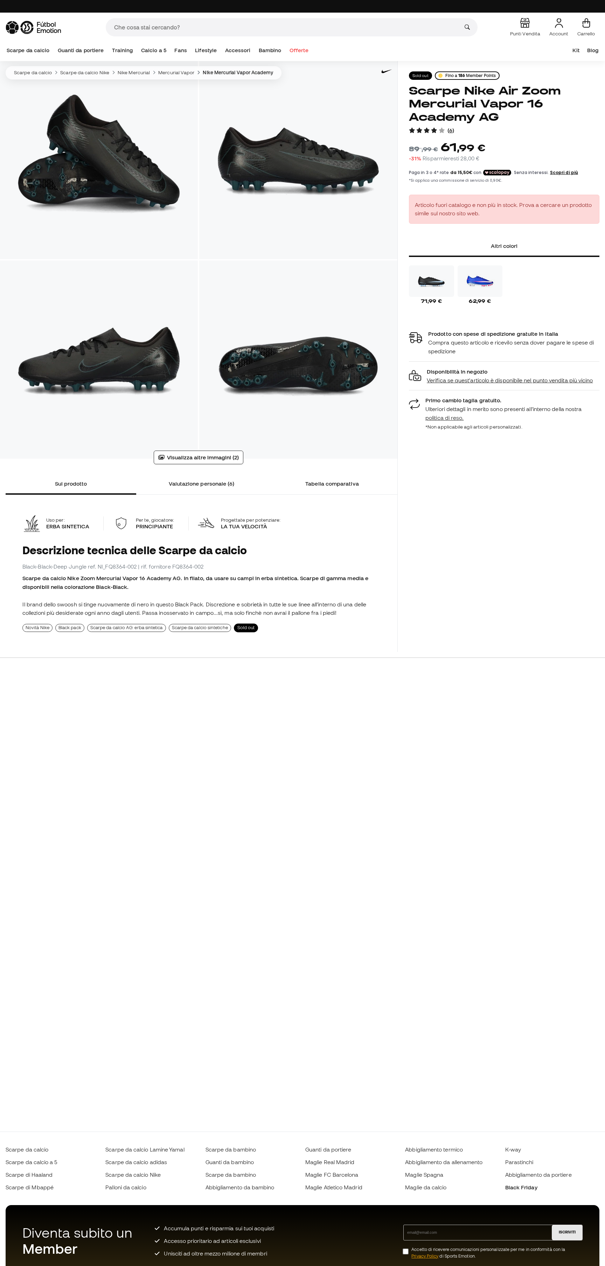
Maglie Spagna (424, 1174)
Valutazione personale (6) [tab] (202, 483)
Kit (575, 50)
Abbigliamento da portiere (538, 1174)
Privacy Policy (424, 1256)
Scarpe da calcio (28, 50)
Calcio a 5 (153, 50)
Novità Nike (37, 627)
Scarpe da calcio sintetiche (200, 627)
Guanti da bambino (230, 1162)
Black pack (69, 627)
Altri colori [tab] (504, 246)
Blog (592, 50)
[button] (504, 376)
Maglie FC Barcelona (331, 1174)
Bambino (270, 50)
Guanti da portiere (81, 50)
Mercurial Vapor (176, 72)
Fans (180, 50)
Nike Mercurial (134, 72)
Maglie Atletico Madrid (333, 1187)
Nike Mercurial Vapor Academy (238, 72)
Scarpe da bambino (231, 1149)
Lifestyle (206, 50)
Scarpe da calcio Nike (84, 72)
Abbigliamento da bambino (240, 1187)
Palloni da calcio (125, 1187)
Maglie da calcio (425, 1187)
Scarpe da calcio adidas (136, 1162)
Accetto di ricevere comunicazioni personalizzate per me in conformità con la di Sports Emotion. (488, 1252)
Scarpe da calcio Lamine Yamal (144, 1149)
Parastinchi (519, 1162)
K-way (513, 1149)
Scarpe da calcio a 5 (31, 1162)
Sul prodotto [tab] (71, 483)
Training (122, 50)
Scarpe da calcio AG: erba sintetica (126, 627)
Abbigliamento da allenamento (443, 1162)
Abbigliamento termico (434, 1149)
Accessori (238, 50)
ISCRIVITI (567, 1232)
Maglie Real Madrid (329, 1162)
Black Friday (521, 1187)
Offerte (299, 50)
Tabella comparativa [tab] (332, 483)
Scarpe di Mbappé (30, 1187)
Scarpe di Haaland (29, 1174)
